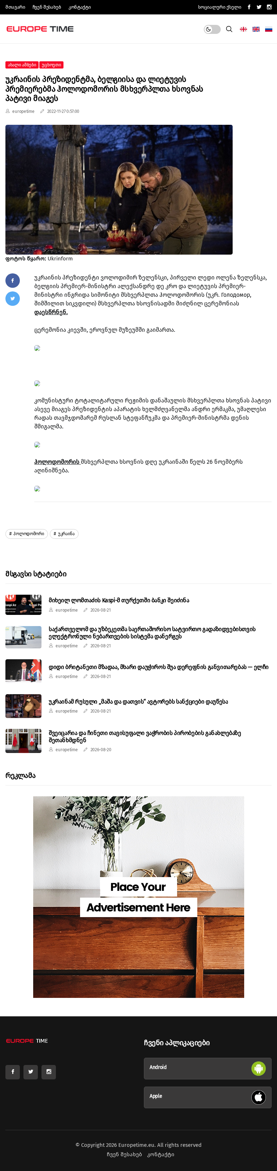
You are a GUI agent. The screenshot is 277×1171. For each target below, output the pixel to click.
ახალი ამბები (22, 64)
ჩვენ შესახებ (46, 7)
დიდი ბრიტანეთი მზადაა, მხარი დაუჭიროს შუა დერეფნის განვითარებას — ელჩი (159, 667)
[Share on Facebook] (12, 280)
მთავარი (15, 7)
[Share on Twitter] (12, 298)
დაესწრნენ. (51, 312)
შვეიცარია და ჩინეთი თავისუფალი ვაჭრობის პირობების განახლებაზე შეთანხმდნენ (145, 736)
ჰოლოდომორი (28, 533)
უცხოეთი (51, 64)
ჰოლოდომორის (57, 461)
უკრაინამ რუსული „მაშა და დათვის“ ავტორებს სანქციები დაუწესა (138, 701)
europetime (23, 111)
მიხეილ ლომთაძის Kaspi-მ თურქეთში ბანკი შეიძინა (119, 600)
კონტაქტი (80, 7)
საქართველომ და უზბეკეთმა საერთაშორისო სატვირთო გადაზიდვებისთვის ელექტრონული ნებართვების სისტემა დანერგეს (152, 632)
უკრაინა (66, 533)
